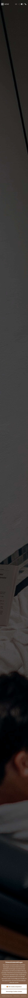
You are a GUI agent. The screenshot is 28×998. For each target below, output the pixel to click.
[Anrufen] (25, 4)
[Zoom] (14, 499)
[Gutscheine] (21, 4)
